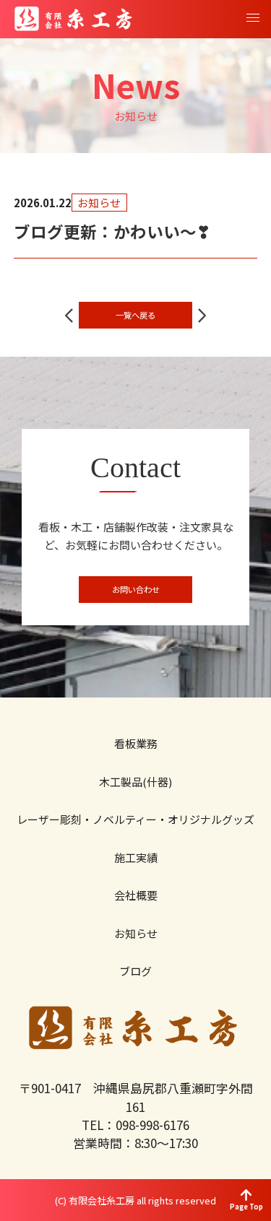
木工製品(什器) (135, 781)
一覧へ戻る (135, 315)
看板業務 (136, 743)
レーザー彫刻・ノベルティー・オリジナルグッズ (135, 819)
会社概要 (136, 895)
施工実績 (136, 857)
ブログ (135, 970)
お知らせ (136, 933)
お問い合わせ (136, 589)
